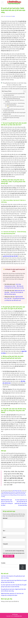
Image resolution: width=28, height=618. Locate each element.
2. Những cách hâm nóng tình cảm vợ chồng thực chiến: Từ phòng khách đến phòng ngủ (14, 97)
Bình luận (5, 518)
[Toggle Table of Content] (23, 91)
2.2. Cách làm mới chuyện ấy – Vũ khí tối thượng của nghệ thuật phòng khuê (14, 104)
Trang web (5, 544)
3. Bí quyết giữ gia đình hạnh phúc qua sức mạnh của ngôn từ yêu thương (14, 110)
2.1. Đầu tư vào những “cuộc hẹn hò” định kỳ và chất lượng (14, 101)
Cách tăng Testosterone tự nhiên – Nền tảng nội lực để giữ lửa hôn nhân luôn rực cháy (14, 286)
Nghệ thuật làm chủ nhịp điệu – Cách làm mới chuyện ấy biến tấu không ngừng (14, 292)
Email (4, 537)
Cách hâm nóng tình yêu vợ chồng (11, 493)
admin (13, 16)
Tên (4, 530)
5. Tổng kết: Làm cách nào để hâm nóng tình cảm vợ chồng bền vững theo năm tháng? (14, 116)
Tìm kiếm (3, 563)
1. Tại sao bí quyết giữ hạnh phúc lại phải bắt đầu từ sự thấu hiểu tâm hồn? (14, 94)
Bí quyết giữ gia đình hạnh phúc (9, 492)
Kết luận (5, 119)
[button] (2, 2)
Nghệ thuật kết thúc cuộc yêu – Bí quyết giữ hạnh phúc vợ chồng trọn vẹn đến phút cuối (14, 298)
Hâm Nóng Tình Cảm (17, 490)
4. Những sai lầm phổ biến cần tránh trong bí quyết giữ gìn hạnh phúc (14, 113)
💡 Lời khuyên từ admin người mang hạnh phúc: (15, 107)
